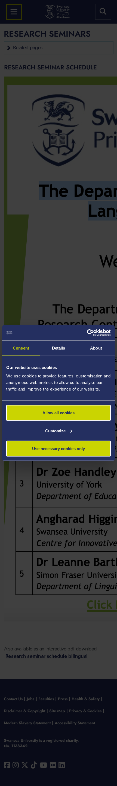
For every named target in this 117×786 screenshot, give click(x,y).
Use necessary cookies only (58, 448)
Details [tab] (58, 347)
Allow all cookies (58, 412)
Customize (55, 430)
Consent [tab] (21, 347)
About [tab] (96, 347)
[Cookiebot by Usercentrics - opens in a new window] (87, 332)
